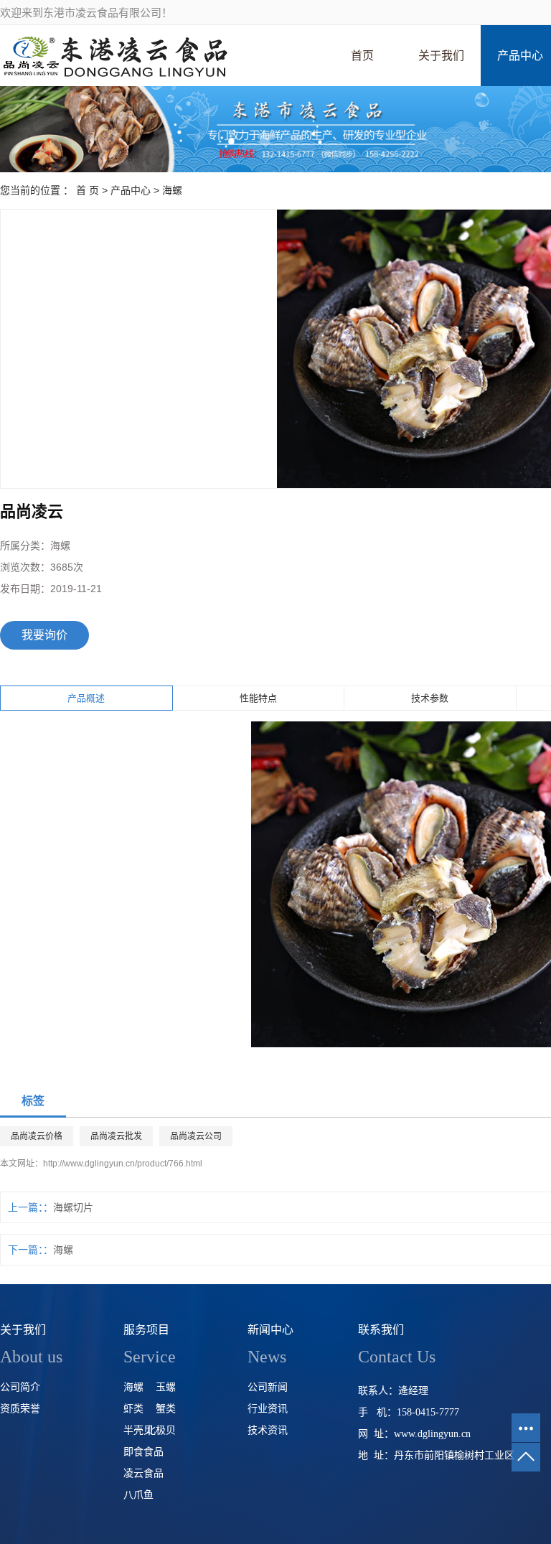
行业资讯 (268, 1408)
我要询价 (44, 635)
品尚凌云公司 (196, 1136)
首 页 (87, 190)
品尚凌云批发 (116, 1136)
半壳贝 (138, 1430)
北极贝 (161, 1430)
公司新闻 (268, 1387)
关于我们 (441, 56)
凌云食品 (143, 1473)
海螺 (172, 190)
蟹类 (166, 1408)
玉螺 (166, 1387)
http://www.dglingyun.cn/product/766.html (122, 1164)
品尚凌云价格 (36, 1136)
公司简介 (20, 1387)
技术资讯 (268, 1430)
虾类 (133, 1408)
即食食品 (143, 1451)
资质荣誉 (20, 1408)
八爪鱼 (138, 1494)
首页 (362, 56)
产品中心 (130, 190)
